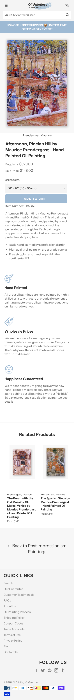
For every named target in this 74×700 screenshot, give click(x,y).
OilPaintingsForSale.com (25, 682)
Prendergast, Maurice (37, 135)
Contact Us (11, 652)
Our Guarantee (13, 589)
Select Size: (12, 180)
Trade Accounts (14, 629)
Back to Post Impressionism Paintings (38, 548)
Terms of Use (12, 635)
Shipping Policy (14, 617)
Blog (7, 646)
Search (8, 583)
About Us (10, 606)
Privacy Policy (13, 640)
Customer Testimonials (19, 594)
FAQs (7, 600)
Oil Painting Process (17, 612)
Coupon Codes (13, 623)
